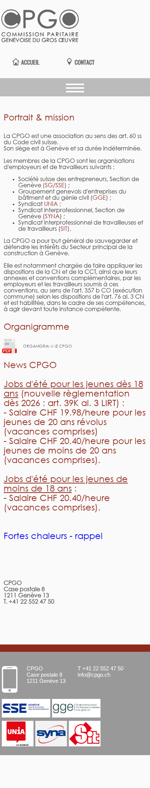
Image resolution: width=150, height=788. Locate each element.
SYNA (52, 216)
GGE (99, 198)
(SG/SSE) (55, 185)
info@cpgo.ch (94, 675)
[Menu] (75, 87)
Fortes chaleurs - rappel (53, 536)
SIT (63, 229)
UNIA (51, 204)
